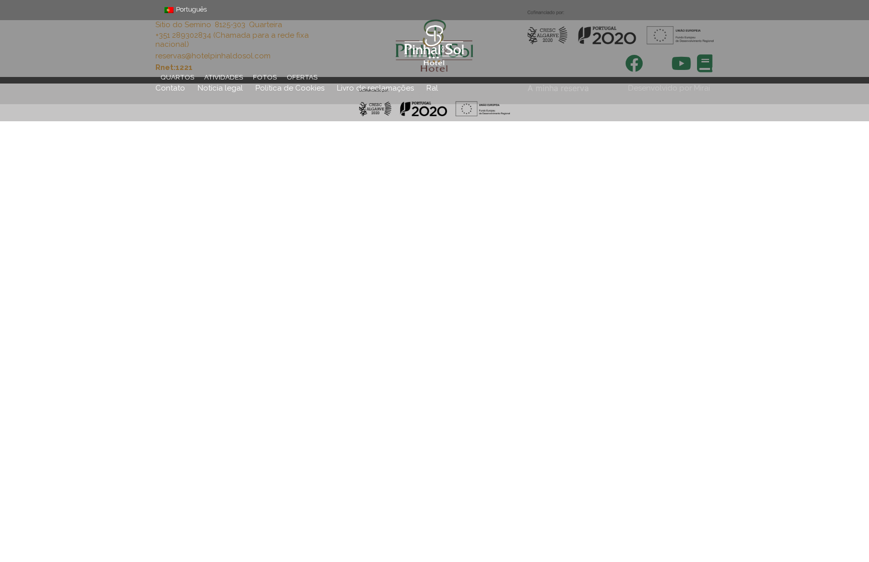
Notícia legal (220, 88)
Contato (170, 88)
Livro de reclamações (375, 88)
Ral (432, 88)
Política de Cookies (289, 88)
